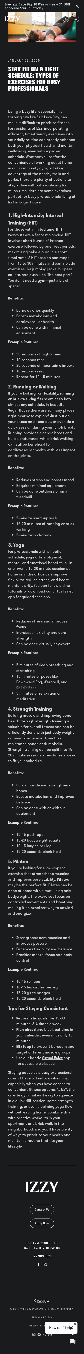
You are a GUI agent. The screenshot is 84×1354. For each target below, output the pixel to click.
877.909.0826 (42, 1256)
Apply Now (42, 1223)
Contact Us (42, 1209)
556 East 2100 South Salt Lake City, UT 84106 (42, 1245)
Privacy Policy (42, 1317)
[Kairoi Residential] (42, 1301)
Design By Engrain (42, 1325)
